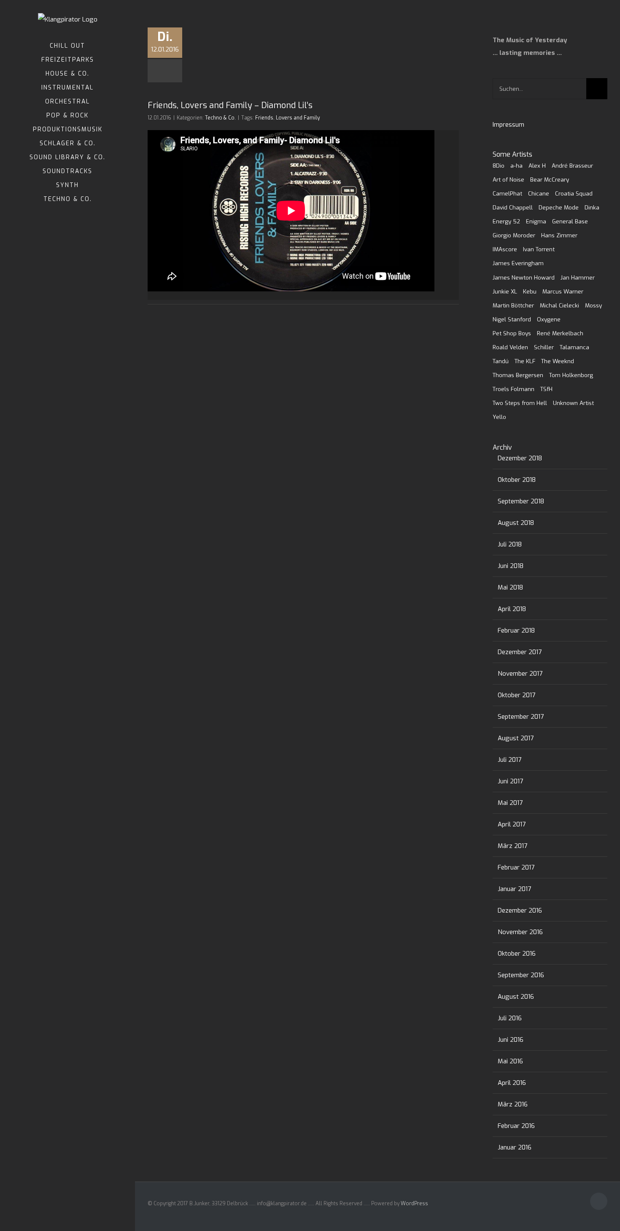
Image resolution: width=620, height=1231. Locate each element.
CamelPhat (507, 193)
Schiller (544, 347)
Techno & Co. (220, 117)
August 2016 (516, 996)
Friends (264, 117)
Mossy (593, 305)
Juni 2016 (510, 1039)
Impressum (508, 124)
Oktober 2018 (517, 480)
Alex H (537, 165)
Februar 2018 (516, 630)
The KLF (525, 361)
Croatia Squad (574, 193)
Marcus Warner (562, 291)
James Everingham (518, 263)
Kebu (529, 291)
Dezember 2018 (520, 458)
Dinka (592, 207)
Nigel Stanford (512, 319)
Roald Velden (510, 347)
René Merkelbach (560, 333)
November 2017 (520, 673)
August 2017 (516, 738)
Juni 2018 (510, 566)
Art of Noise (508, 179)
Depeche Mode (559, 207)
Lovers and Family (298, 117)
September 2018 (521, 501)
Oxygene (549, 319)
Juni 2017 (510, 781)
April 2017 (512, 824)
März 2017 (512, 846)
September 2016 (521, 975)
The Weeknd (557, 361)
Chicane (538, 193)
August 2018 (516, 523)
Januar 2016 (514, 1147)
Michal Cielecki (559, 305)
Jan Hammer (578, 277)
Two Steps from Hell (520, 403)
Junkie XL (505, 291)
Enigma (536, 221)
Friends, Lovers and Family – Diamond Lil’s (230, 105)
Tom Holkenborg (571, 375)
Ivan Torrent (539, 249)
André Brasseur (572, 165)
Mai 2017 (510, 803)
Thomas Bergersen (518, 375)
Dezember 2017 (520, 652)
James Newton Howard (524, 277)
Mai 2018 (510, 587)
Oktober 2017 (516, 695)
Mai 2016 (510, 1061)
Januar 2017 (514, 889)
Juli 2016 (510, 1018)
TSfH (546, 389)
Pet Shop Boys (512, 333)
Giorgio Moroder (514, 235)
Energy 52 (506, 221)
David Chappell (513, 207)
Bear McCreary (549, 179)
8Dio (498, 165)
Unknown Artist (573, 403)
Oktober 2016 (517, 953)
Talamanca (574, 347)
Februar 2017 (516, 867)
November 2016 (520, 932)
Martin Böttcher (513, 305)
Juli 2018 (510, 544)
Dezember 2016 (520, 910)
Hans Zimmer (559, 235)
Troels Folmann (513, 389)
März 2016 (513, 1104)
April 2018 (512, 609)
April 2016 (512, 1083)
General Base (570, 221)
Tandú (501, 361)
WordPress (414, 1203)
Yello (499, 417)
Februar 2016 (516, 1126)
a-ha (516, 165)
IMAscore (505, 249)
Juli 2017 (509, 759)
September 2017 (521, 716)
